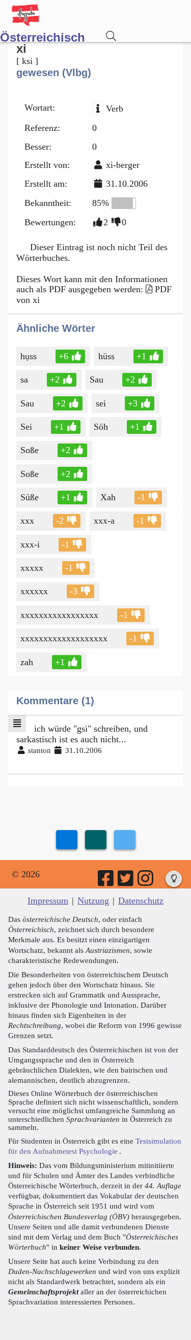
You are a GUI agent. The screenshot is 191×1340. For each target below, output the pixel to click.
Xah (108, 497)
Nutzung (93, 901)
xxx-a (104, 521)
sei (101, 403)
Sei (26, 427)
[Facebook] (106, 882)
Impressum (48, 901)
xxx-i (30, 544)
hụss (28, 356)
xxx (27, 521)
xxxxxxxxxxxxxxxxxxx (63, 638)
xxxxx (31, 568)
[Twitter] (126, 882)
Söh (101, 427)
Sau (96, 379)
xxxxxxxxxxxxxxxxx (59, 615)
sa (24, 379)
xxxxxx (34, 591)
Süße (29, 497)
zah (26, 662)
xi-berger (123, 165)
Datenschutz (140, 901)
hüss (106, 356)
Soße (29, 450)
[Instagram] (146, 882)
